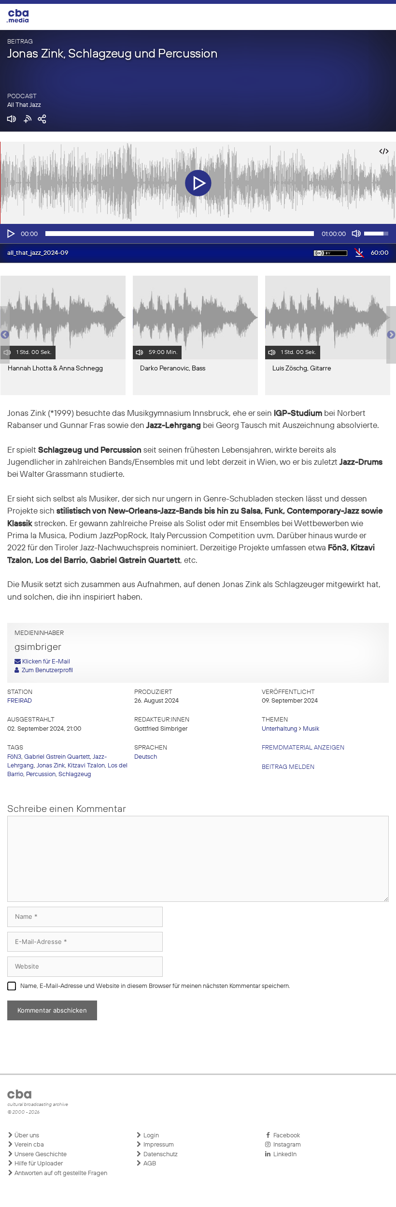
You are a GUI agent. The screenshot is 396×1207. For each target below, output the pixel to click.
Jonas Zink (51, 766)
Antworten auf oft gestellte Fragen (60, 1173)
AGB (149, 1164)
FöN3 (14, 757)
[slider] (179, 233)
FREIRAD (19, 701)
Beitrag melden (288, 767)
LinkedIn (283, 1154)
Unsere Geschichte (40, 1154)
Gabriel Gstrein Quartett (57, 757)
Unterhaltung (279, 729)
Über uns (26, 1136)
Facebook (285, 1136)
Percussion (41, 774)
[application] (198, 233)
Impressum (158, 1145)
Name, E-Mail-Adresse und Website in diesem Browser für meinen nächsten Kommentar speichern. (155, 986)
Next (391, 335)
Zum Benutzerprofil (46, 670)
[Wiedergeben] (10, 233)
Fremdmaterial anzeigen (303, 748)
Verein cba (28, 1145)
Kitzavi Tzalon (86, 766)
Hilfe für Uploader (38, 1164)
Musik (311, 729)
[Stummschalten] (356, 233)
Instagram (285, 1145)
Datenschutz (160, 1154)
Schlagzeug (74, 774)
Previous (5, 335)
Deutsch (145, 757)
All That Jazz (24, 105)
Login (150, 1136)
